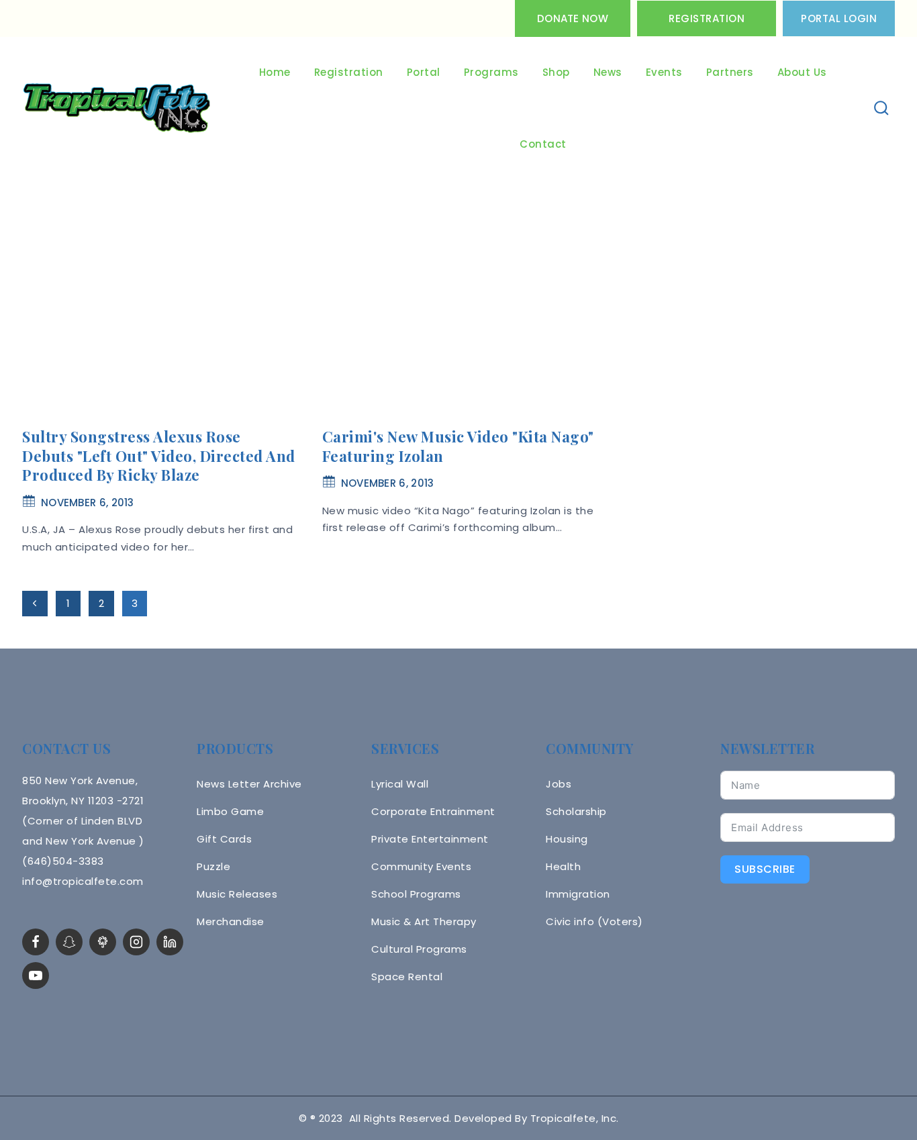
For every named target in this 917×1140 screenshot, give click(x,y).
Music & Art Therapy (424, 921)
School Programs (416, 894)
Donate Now (572, 18)
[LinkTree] (102, 942)
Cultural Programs (419, 949)
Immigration (578, 894)
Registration (706, 18)
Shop (556, 72)
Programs (491, 72)
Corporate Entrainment (433, 811)
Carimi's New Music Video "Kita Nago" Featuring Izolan (458, 446)
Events (664, 72)
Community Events (421, 866)
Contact (543, 144)
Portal (423, 72)
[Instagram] (136, 942)
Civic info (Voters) (594, 921)
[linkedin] (169, 942)
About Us (802, 72)
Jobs (558, 784)
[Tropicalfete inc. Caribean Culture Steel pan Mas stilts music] (116, 109)
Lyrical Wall (399, 784)
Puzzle (213, 866)
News (607, 72)
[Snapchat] (69, 942)
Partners (730, 72)
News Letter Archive (249, 784)
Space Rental (406, 976)
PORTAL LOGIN (839, 18)
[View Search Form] (882, 108)
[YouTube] (35, 975)
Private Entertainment (430, 839)
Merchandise (230, 921)
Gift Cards (224, 839)
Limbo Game (230, 811)
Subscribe (764, 869)
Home (275, 72)
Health (563, 866)
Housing (567, 839)
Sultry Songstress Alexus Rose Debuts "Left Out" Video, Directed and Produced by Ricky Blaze (158, 455)
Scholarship (576, 811)
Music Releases (237, 894)
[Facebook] (35, 942)
